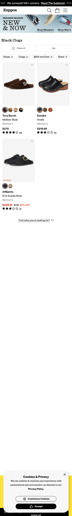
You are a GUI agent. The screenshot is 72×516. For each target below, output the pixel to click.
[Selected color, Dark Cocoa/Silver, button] (5, 110)
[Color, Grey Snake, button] (45, 110)
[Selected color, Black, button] (5, 186)
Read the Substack (53, 3)
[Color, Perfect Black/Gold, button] (21, 110)
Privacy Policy (36, 489)
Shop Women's (45, 29)
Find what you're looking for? (34, 220)
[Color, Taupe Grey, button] (10, 186)
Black (61, 56)
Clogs (22, 56)
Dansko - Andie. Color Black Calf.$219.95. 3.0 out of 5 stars (53, 98)
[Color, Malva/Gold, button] (15, 110)
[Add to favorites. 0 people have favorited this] (32, 65)
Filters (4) (21, 48)
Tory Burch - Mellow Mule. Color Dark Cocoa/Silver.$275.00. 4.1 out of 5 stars (18, 98)
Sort (54, 48)
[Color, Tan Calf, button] (50, 110)
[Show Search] (49, 10)
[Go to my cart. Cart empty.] (57, 10)
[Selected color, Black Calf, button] (39, 110)
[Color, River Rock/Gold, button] (10, 110)
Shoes (6, 56)
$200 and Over (42, 56)
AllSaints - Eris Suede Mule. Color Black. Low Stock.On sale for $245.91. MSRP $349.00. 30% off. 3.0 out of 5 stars (18, 174)
